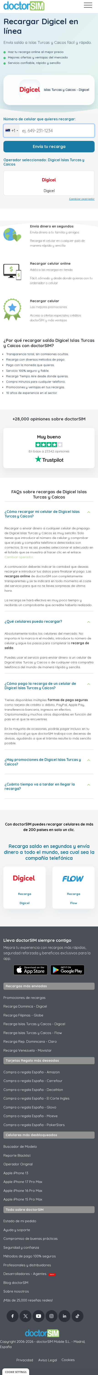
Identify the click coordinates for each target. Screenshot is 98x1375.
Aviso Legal (47, 1360)
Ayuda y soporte (16, 1230)
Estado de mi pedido (19, 1221)
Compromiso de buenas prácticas (30, 1238)
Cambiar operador (82, 199)
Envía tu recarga (49, 146)
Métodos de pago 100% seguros (29, 1256)
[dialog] (15, 1371)
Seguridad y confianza (21, 1247)
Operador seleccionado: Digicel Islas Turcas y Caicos (43, 162)
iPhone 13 (15, 1173)
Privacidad (24, 1360)
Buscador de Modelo (20, 1146)
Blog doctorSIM (15, 1282)
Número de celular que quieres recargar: (39, 119)
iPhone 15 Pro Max (22, 1199)
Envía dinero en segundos (52, 226)
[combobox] (11, 130)
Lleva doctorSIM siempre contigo (37, 940)
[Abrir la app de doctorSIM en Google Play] (67, 970)
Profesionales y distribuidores (27, 1265)
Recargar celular (44, 301)
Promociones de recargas (24, 997)
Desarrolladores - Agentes (28, 1274)
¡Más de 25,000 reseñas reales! (28, 1300)
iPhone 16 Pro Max (22, 1190)
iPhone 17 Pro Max (22, 1182)
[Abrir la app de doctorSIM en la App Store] (30, 970)
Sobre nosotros (16, 1291)
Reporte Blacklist (17, 1155)
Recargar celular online (50, 263)
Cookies (68, 1360)
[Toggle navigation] (88, 6)
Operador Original (18, 1164)
